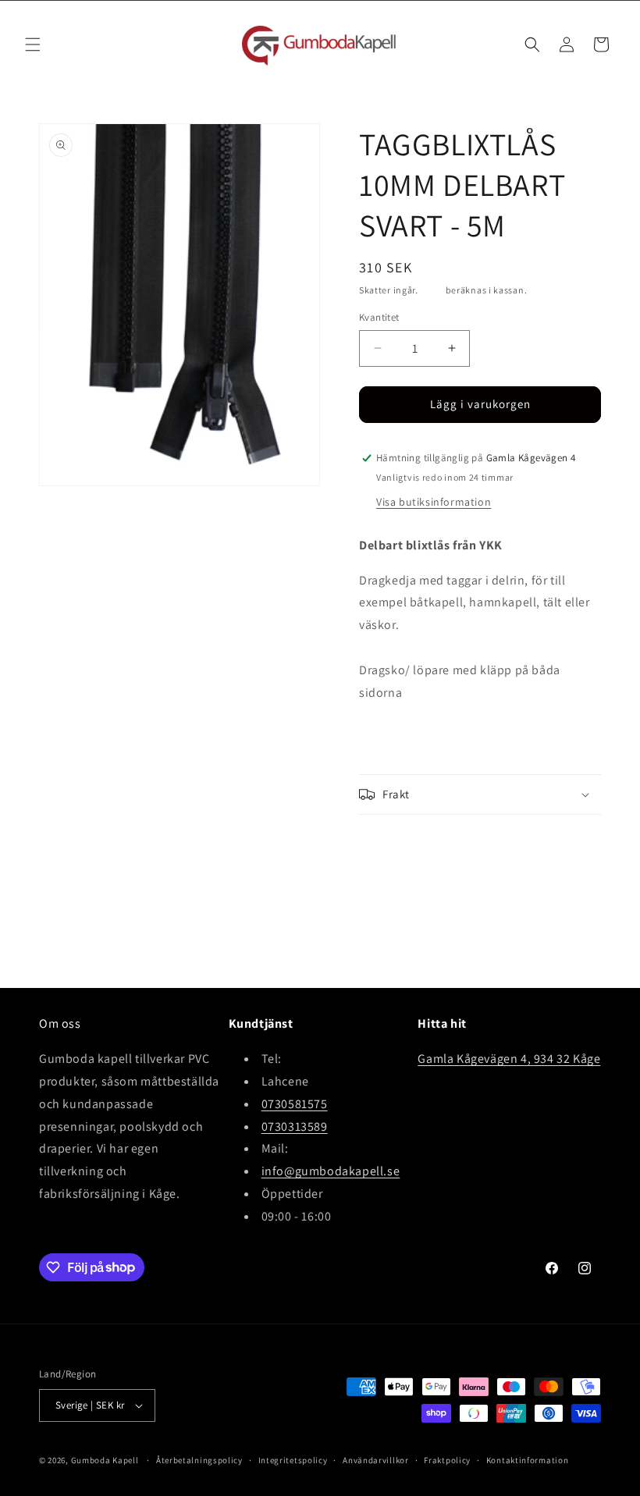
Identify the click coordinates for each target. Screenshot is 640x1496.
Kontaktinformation (527, 1460)
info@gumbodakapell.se (330, 1171)
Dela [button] (386, 844)
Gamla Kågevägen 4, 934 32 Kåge (509, 1058)
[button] (33, 44)
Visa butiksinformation (433, 502)
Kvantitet (379, 317)
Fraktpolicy (447, 1460)
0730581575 (294, 1104)
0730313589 (294, 1126)
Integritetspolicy (293, 1460)
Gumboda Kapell (105, 1460)
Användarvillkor (376, 1460)
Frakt (432, 290)
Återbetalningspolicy (199, 1460)
